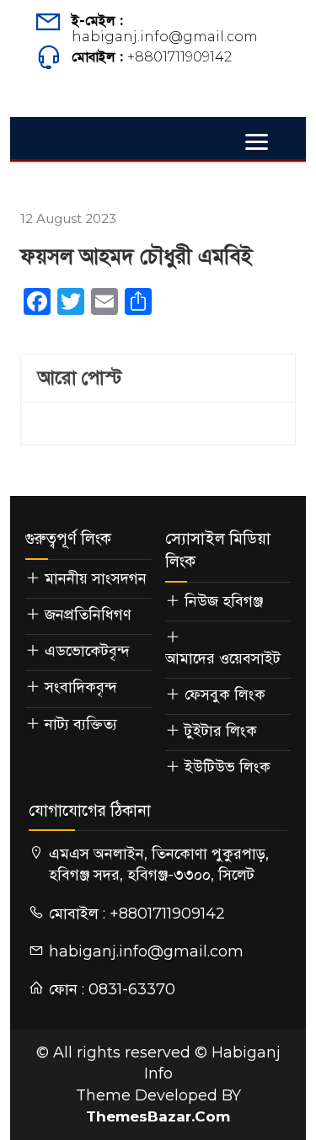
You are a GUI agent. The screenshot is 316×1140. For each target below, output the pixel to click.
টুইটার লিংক (221, 731)
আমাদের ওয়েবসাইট (223, 658)
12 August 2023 (68, 218)
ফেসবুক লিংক (225, 694)
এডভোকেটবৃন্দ (87, 651)
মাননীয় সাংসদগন (96, 578)
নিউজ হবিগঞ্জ (224, 601)
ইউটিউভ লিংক (227, 767)
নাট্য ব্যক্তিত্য (81, 724)
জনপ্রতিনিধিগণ (88, 614)
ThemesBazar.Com (158, 1116)
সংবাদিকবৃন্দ (81, 687)
